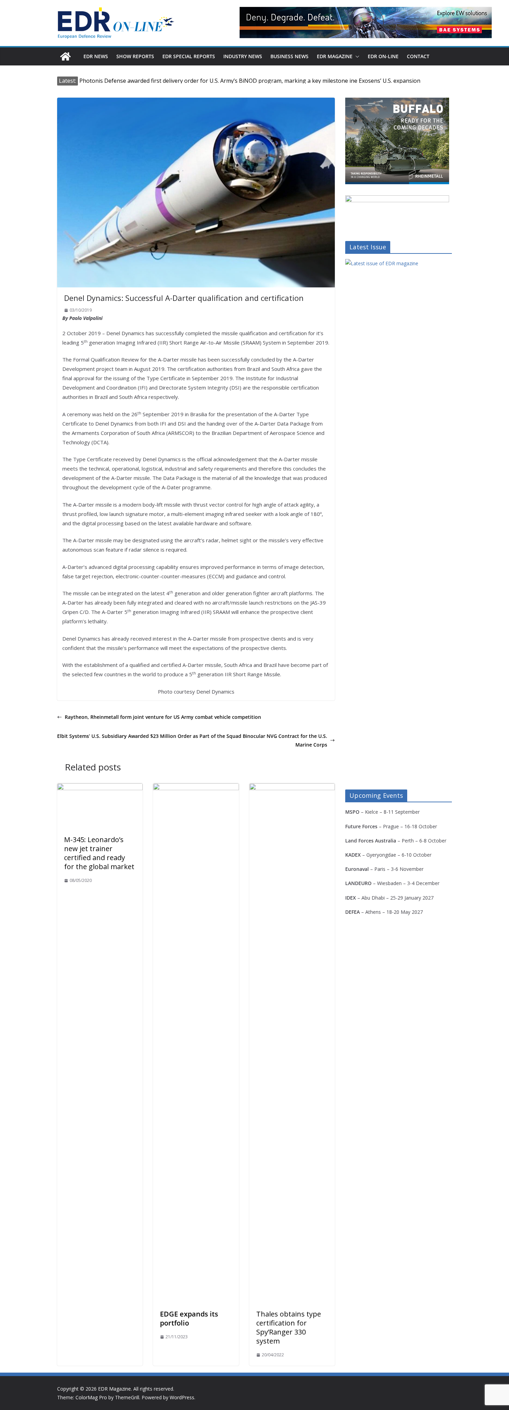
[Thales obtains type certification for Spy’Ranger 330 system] (292, 788)
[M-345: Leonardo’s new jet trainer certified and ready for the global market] (100, 788)
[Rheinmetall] (397, 102)
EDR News (95, 56)
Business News (289, 56)
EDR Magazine (334, 56)
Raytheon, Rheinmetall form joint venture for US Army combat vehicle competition (163, 717)
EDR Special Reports (188, 56)
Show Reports (135, 56)
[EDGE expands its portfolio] (196, 788)
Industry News (242, 56)
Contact (418, 56)
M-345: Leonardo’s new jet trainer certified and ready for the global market (99, 853)
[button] (355, 56)
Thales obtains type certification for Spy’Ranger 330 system (288, 1327)
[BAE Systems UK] (366, 22)
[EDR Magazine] (65, 56)
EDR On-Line (383, 56)
